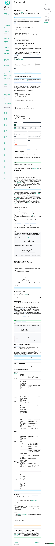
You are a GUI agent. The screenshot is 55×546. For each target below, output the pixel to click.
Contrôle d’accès (6, 41)
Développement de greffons (7, 94)
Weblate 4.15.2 (5, 119)
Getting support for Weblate (7, 64)
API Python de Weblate (6, 31)
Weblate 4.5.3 (5, 150)
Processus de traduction (6, 47)
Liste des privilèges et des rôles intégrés (47, 20)
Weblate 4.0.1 (5, 172)
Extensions (5, 52)
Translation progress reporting (7, 84)
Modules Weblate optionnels (7, 60)
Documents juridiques (6, 65)
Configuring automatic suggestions (6, 50)
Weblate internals (6, 93)
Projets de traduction (6, 42)
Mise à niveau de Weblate (7, 37)
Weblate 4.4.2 (5, 155)
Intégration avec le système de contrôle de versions (7, 27)
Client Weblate (5, 30)
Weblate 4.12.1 (5, 130)
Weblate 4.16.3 (5, 114)
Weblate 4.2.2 (5, 162)
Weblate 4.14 (5, 125)
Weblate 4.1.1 (5, 166)
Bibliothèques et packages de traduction (7, 77)
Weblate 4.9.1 (5, 138)
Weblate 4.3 (5, 161)
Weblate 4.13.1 (5, 126)
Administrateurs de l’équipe (48, 5)
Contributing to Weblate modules (7, 103)
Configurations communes (47, 9)
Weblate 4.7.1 (5, 144)
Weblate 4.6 (5, 149)
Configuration (5, 54)
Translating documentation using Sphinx (7, 73)
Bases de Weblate (6, 13)
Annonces (5, 58)
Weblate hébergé (23, 12)
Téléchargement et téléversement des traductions (7, 17)
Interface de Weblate (6, 95)
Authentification (5, 40)
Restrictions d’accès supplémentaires (46, 22)
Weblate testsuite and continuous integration (6, 98)
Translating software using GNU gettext (7, 71)
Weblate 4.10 (5, 137)
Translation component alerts (7, 78)
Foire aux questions (6, 24)
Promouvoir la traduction (6, 83)
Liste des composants (6, 59)
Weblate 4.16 (5, 118)
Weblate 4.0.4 (5, 168)
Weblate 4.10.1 (5, 136)
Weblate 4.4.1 (5, 156)
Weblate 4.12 (5, 131)
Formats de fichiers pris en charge (7, 25)
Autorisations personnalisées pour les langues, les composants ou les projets (48, 12)
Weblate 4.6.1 (5, 148)
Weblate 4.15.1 (5, 120)
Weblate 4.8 (5, 142)
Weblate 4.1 (5, 167)
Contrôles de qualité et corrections (6, 20)
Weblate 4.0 (5, 173)
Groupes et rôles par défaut (47, 19)
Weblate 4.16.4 (5, 113)
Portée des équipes (47, 17)
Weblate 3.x (5, 174)
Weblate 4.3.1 (5, 160)
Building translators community (7, 79)
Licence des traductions (6, 46)
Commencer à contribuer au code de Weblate (7, 89)
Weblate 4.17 (5, 112)
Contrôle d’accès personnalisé (47, 8)
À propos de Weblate (6, 104)
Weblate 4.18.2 (5, 108)
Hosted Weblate (29, 202)
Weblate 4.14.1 (5, 124)
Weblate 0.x (5, 178)
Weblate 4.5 (5, 154)
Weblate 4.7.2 (5, 143)
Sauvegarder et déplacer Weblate (6, 38)
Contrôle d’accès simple (46, 2)
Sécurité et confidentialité (6, 102)
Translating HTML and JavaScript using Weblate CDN (7, 75)
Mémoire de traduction (6, 53)
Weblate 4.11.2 (5, 132)
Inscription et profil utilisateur (7, 14)
